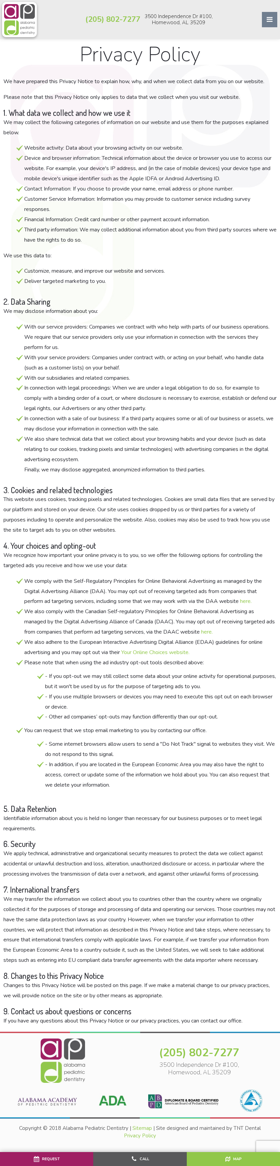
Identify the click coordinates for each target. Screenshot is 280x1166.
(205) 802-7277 (112, 19)
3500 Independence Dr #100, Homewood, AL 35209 (178, 19)
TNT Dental (247, 1128)
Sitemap (142, 1128)
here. (246, 601)
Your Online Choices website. (155, 652)
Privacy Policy (140, 1135)
